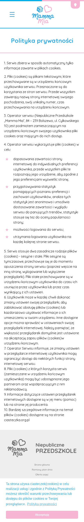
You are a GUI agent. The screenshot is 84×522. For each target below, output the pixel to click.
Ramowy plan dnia (42, 469)
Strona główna (42, 464)
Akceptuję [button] (42, 514)
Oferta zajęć (42, 474)
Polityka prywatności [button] (42, 504)
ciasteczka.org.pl (17, 420)
